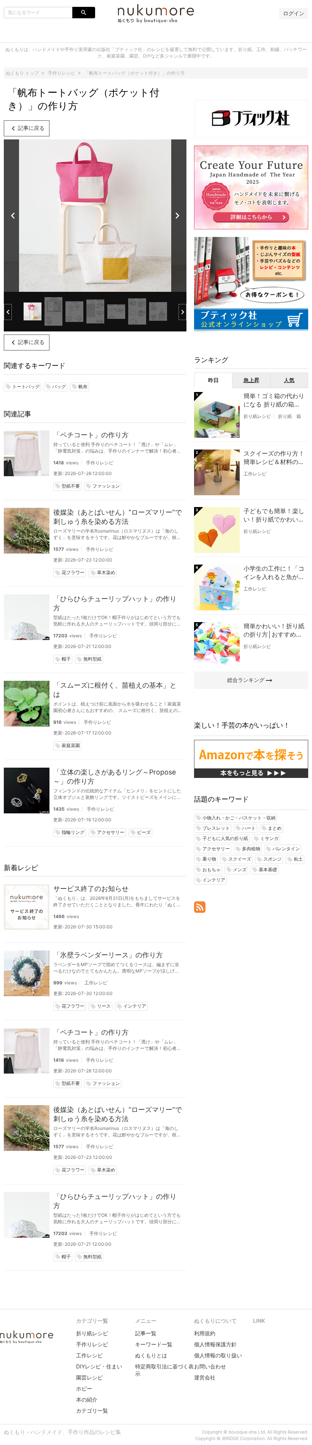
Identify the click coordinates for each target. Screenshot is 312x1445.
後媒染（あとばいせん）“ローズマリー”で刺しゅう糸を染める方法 (117, 516)
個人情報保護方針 (215, 1344)
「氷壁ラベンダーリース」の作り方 (108, 955)
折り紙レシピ (257, 416)
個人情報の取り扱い (218, 1355)
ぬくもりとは (151, 1355)
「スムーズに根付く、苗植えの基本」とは (115, 689)
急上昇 (251, 380)
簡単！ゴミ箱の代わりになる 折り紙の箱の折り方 (274, 400)
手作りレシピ (99, 463)
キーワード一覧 (153, 1344)
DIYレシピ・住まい (99, 1366)
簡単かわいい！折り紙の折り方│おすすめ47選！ (274, 630)
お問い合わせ (210, 1366)
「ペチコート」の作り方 (91, 435)
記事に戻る (27, 128)
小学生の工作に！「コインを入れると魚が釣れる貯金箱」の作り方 (274, 573)
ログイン (293, 13)
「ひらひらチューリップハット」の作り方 (115, 603)
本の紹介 (86, 1399)
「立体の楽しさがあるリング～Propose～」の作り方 (114, 776)
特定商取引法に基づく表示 (164, 1370)
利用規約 (204, 1333)
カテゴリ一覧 (92, 1410)
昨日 (213, 380)
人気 (289, 380)
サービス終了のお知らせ (91, 889)
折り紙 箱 (289, 416)
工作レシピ (95, 983)
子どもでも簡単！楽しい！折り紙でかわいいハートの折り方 (274, 515)
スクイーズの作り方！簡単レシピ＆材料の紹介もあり (274, 458)
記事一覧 (145, 1333)
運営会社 (204, 1377)
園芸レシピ (89, 1377)
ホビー (84, 1388)
